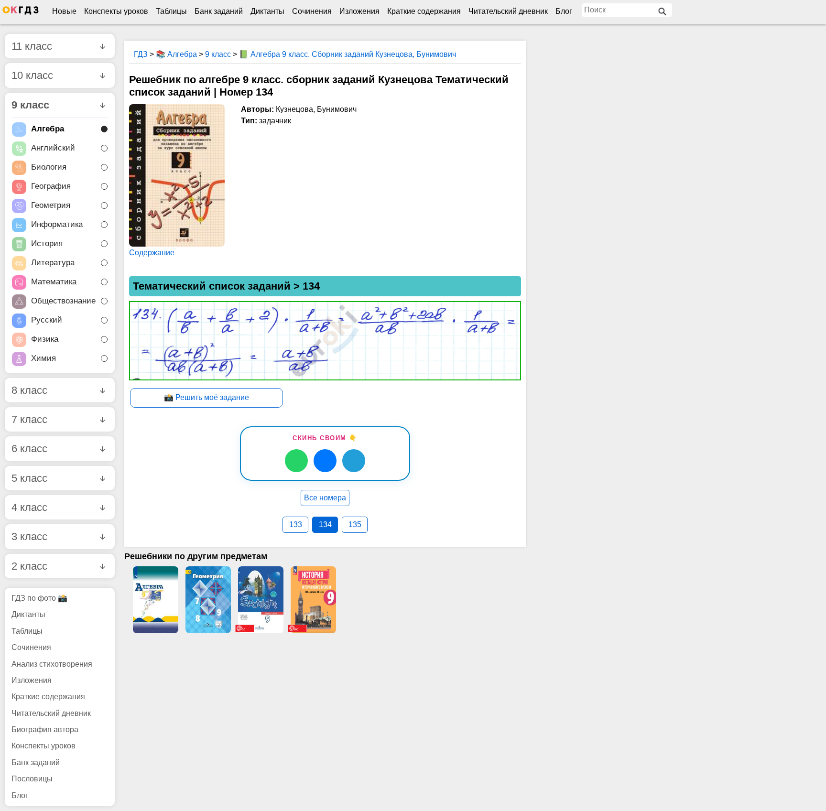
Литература (53, 262)
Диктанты (267, 11)
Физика (44, 339)
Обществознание (63, 300)
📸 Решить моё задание (206, 397)
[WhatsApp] (296, 460)
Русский (46, 319)
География (51, 186)
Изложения (359, 11)
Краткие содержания (424, 11)
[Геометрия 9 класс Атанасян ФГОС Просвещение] (208, 599)
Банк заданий (219, 11)
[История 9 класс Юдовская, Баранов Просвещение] (313, 599)
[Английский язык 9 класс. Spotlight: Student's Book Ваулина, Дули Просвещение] (260, 599)
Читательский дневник (508, 11)
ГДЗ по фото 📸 (39, 598)
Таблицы (171, 11)
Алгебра (47, 128)
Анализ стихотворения (51, 664)
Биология (48, 167)
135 (354, 524)
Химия (43, 358)
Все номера (325, 498)
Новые (64, 11)
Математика (53, 281)
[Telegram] (353, 460)
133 (295, 524)
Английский (53, 147)
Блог (563, 11)
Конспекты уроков (116, 11)
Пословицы (32, 779)
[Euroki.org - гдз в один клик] (20, 12)
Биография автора (44, 729)
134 (325, 524)
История (47, 243)
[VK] (325, 460)
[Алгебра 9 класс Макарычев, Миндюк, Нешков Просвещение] (155, 599)
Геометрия (50, 205)
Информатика (57, 224)
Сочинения (312, 11)
